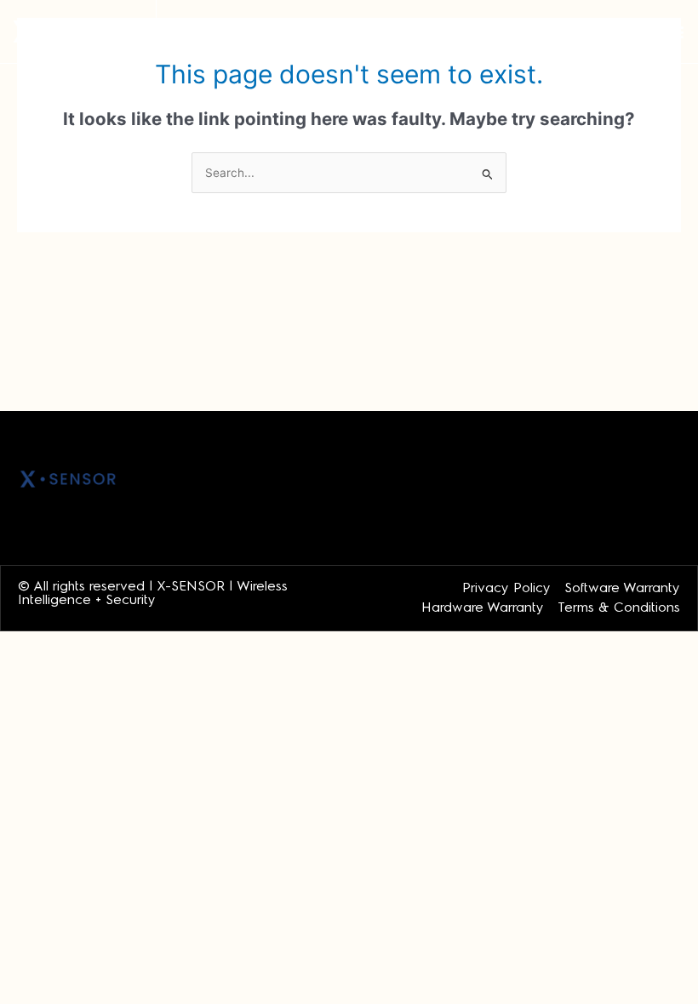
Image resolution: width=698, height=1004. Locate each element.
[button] (675, 32)
